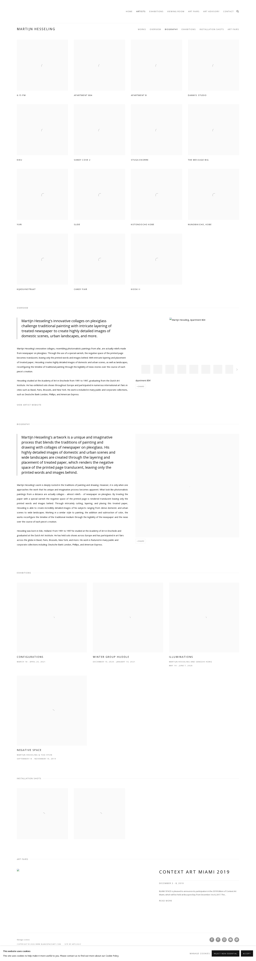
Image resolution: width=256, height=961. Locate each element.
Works (142, 29)
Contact (228, 11)
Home (129, 11)
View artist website (29, 405)
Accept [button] (247, 953)
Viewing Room (175, 11)
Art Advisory (211, 11)
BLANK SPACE (24, 11)
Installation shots (212, 29)
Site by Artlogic (73, 944)
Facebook (211, 939)
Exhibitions (156, 11)
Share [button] (141, 386)
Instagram (224, 939)
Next (237, 370)
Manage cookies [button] (23, 940)
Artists (141, 11)
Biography (171, 29)
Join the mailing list (230, 939)
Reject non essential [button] (225, 953)
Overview (155, 29)
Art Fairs (194, 11)
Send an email (236, 939)
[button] (145, 369)
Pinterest (218, 939)
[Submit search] (237, 11)
